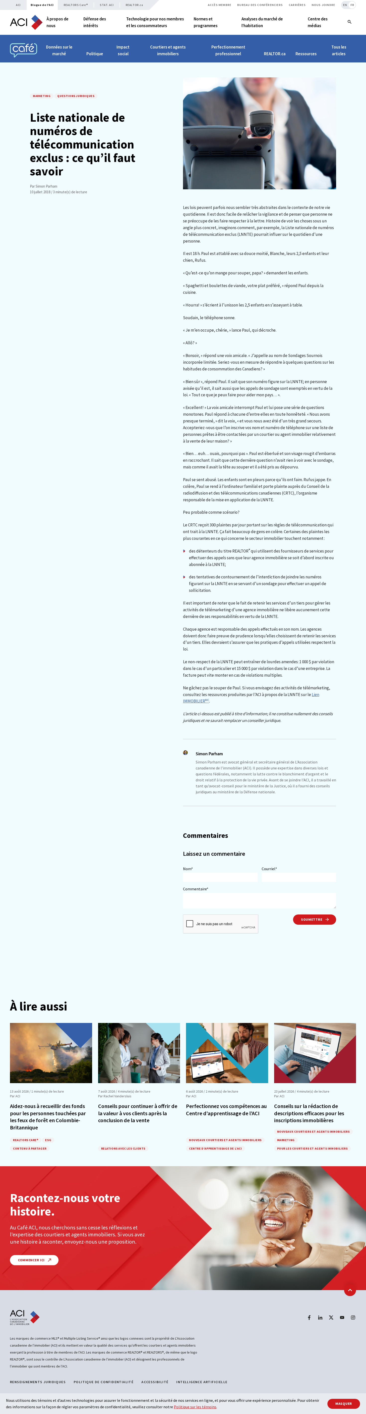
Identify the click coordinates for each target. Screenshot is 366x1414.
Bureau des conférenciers (260, 5)
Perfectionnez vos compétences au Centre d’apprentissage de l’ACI (226, 1110)
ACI (18, 5)
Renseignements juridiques (38, 1382)
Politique (94, 53)
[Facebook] (309, 1317)
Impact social (123, 50)
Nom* (188, 868)
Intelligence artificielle (201, 1382)
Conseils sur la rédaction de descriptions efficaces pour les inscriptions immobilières (309, 1113)
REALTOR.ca (134, 5)
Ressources (306, 53)
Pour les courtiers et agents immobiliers (312, 1148)
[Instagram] (353, 1317)
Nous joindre (323, 5)
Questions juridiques (75, 96)
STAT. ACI (107, 5)
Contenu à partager (30, 1148)
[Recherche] (349, 22)
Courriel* (269, 868)
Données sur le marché (59, 50)
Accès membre (219, 5)
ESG (48, 1140)
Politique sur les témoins (195, 1406)
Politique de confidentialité (103, 1382)
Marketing (42, 96)
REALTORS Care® (76, 5)
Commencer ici (32, 1260)
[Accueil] (26, 22)
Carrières (297, 5)
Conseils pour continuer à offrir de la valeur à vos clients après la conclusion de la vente (137, 1113)
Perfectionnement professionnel (228, 50)
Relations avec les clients (123, 1148)
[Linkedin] (320, 1317)
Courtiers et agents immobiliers (168, 50)
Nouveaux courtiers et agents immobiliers (225, 1140)
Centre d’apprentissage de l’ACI (215, 1148)
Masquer (343, 1403)
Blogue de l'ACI (42, 5)
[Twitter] (331, 1317)
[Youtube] (342, 1317)
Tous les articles (338, 50)
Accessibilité (154, 1382)
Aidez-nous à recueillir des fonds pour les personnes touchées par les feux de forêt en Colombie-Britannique (48, 1117)
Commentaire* (195, 888)
